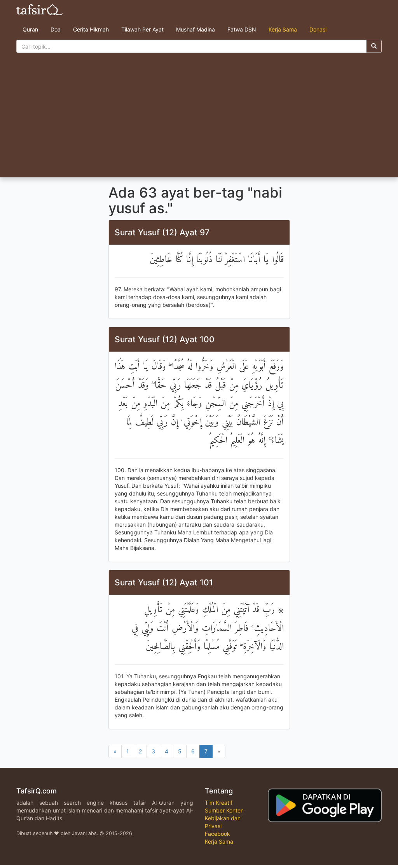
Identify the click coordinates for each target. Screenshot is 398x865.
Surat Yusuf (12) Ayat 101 (164, 582)
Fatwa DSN (241, 29)
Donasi (317, 29)
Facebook (217, 833)
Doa (56, 29)
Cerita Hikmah (91, 29)
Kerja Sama (283, 29)
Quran (30, 29)
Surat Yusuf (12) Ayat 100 (165, 339)
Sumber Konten (224, 810)
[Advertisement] (199, 119)
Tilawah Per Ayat (142, 29)
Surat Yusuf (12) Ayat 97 (162, 232)
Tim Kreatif (218, 802)
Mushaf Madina (195, 29)
